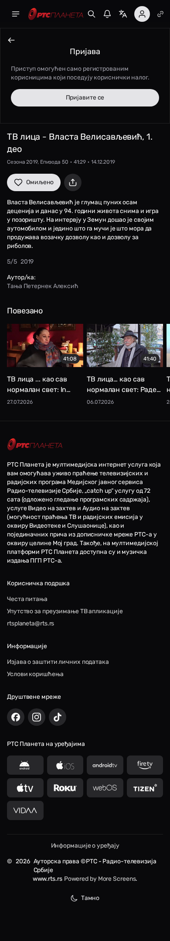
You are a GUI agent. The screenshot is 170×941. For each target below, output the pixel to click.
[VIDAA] (25, 810)
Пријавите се (85, 97)
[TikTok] (57, 717)
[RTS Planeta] (56, 14)
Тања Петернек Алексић (42, 286)
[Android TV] (105, 765)
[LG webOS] (105, 787)
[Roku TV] (65, 787)
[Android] (25, 765)
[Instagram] (36, 717)
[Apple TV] (25, 787)
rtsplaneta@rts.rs (30, 623)
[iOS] (65, 765)
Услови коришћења (35, 674)
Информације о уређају (85, 845)
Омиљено (40, 182)
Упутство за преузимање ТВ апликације (64, 611)
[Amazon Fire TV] (145, 765)
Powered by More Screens (100, 879)
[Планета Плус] (160, 13)
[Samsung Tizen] (145, 787)
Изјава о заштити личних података (58, 662)
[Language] (123, 14)
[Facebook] (15, 717)
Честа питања (27, 599)
